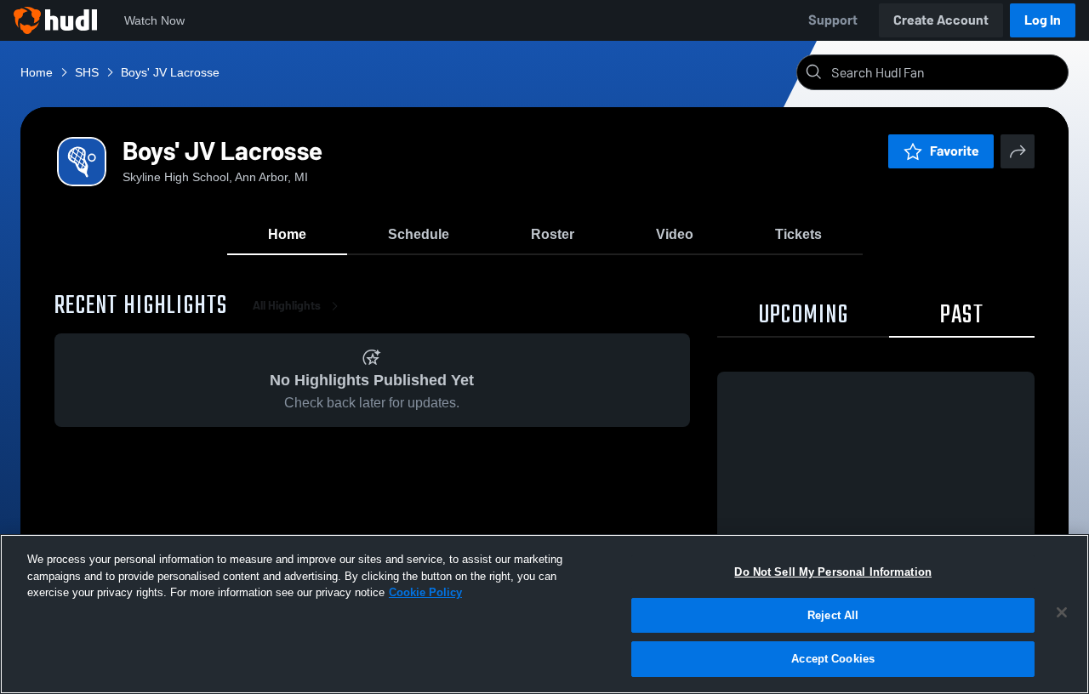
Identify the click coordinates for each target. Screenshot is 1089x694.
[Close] (1061, 612)
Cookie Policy (425, 592)
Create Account (941, 20)
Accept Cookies (833, 658)
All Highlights (287, 306)
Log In (1042, 20)
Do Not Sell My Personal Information (833, 572)
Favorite (954, 150)
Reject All (832, 615)
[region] (544, 614)
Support (833, 20)
